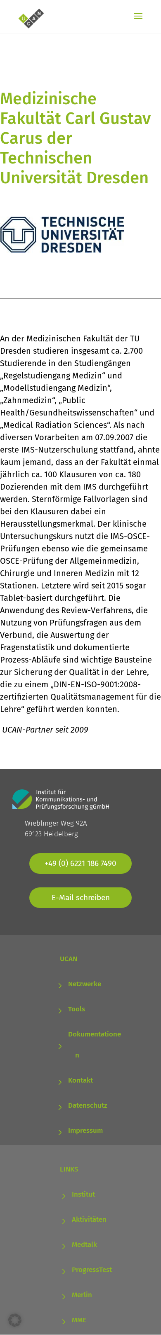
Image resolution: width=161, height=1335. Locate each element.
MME (79, 1320)
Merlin (82, 1295)
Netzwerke (84, 984)
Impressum (85, 1130)
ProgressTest (92, 1269)
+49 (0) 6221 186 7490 (80, 863)
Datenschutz (87, 1105)
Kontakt (80, 1080)
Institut (83, 1194)
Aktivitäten (89, 1219)
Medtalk (84, 1244)
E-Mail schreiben (81, 897)
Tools (76, 1009)
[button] (15, 1320)
